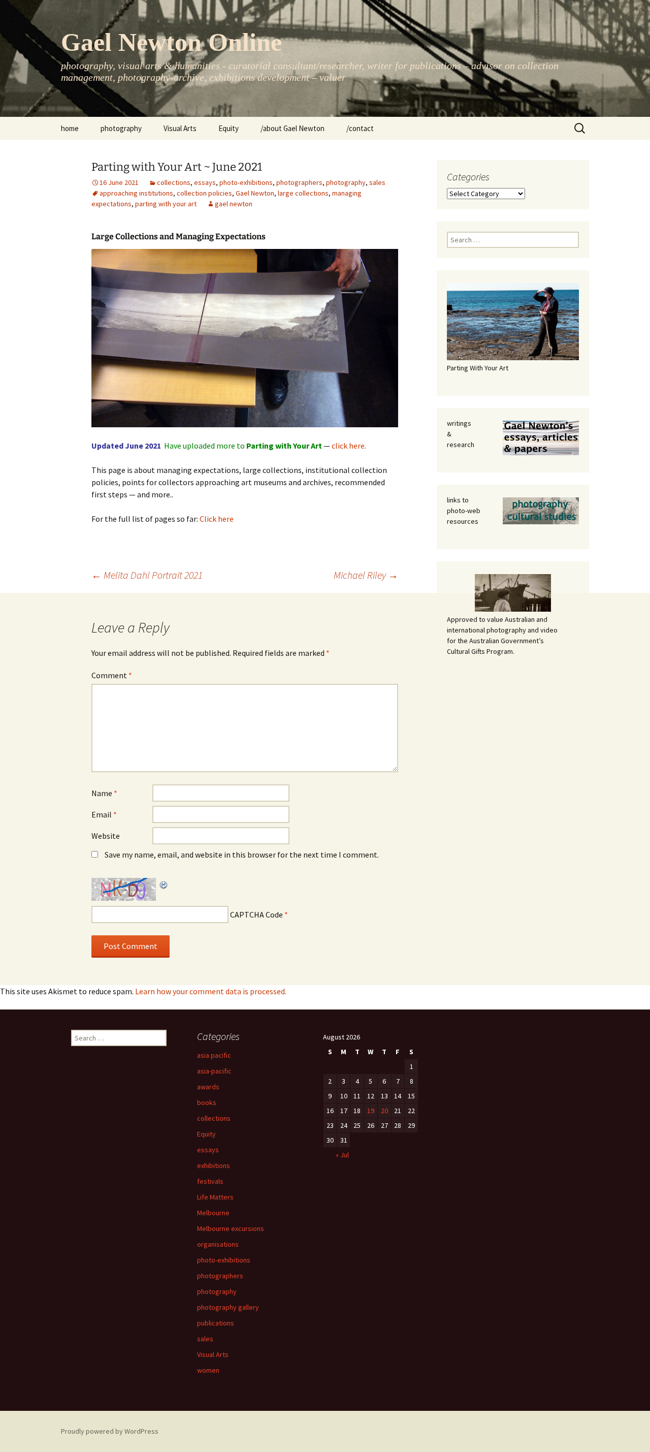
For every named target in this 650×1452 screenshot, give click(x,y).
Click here (217, 519)
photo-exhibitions (246, 182)
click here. (349, 445)
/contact (360, 128)
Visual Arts (180, 128)
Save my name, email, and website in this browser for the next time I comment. (242, 854)
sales (377, 182)
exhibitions (213, 1165)
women (208, 1370)
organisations (218, 1244)
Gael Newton (255, 193)
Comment (111, 675)
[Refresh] (164, 884)
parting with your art (166, 203)
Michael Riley (366, 575)
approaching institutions (136, 193)
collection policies (204, 193)
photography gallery (228, 1307)
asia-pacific (214, 1071)
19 (370, 1110)
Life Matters (215, 1197)
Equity (228, 128)
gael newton (233, 203)
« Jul (342, 1154)
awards (208, 1086)
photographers (299, 182)
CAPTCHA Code (256, 914)
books (206, 1102)
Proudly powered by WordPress (109, 1431)
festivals (210, 1181)
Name (104, 793)
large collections (303, 193)
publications (215, 1323)
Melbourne (213, 1212)
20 (384, 1110)
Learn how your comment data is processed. (210, 991)
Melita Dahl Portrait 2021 (147, 575)
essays (205, 182)
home (70, 128)
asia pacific (214, 1055)
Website (105, 836)
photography (121, 128)
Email (104, 814)
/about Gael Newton (292, 128)
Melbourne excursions (230, 1228)
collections (173, 182)
